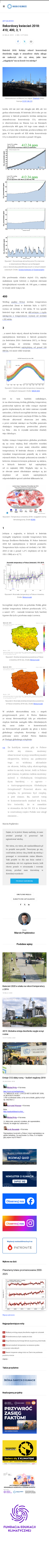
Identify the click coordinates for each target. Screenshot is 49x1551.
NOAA (33, 520)
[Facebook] (18, 41)
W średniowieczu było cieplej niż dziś (17, 1337)
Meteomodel (27, 597)
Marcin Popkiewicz (24, 932)
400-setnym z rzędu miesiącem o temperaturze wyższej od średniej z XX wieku (24, 316)
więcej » (5, 1359)
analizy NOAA (18, 302)
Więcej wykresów (9, 1315)
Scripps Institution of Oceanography (31, 270)
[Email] (31, 41)
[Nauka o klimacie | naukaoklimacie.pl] (17, 6)
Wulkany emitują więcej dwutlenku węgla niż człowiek (23, 1332)
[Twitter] (24, 41)
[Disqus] (24, 1112)
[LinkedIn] (29, 904)
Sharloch (36, 98)
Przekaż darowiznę (24, 881)
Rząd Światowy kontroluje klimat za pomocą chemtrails (24, 1341)
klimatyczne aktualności (24, 899)
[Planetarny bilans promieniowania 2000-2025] (24, 1309)
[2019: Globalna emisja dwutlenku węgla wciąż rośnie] (24, 1012)
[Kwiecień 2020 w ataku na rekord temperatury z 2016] (24, 967)
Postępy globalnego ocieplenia (18, 739)
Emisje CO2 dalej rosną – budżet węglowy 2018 (24, 1077)
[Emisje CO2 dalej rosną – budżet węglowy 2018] (24, 1057)
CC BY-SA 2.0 (27, 101)
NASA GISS (36, 391)
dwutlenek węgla (24, 894)
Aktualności (8, 21)
